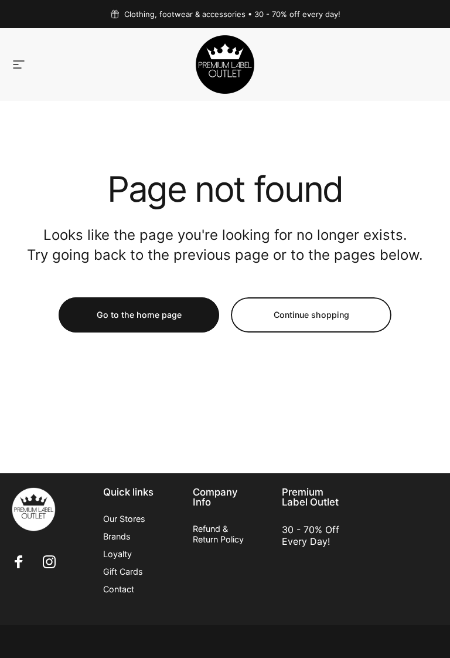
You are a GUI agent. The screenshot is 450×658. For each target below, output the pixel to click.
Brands (117, 536)
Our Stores (124, 519)
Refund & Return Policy (218, 534)
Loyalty (117, 554)
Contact (118, 589)
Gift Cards (123, 571)
